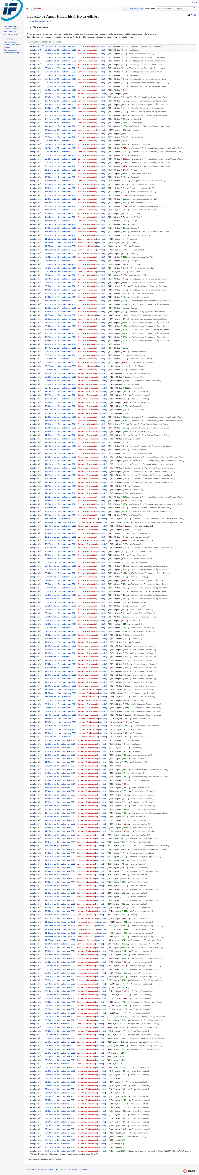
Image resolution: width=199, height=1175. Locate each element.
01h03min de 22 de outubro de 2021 (60, 46)
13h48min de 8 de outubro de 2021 (60, 871)
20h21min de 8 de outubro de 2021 (60, 769)
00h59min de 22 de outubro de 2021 (60, 50)
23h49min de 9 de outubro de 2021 (60, 751)
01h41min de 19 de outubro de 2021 (60, 282)
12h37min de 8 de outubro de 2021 (60, 900)
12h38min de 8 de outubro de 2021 (60, 896)
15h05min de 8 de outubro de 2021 (60, 838)
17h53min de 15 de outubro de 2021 (60, 435)
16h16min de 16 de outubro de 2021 (60, 337)
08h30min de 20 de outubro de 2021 (60, 141)
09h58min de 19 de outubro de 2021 (60, 253)
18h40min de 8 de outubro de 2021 (60, 798)
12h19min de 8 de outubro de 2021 (60, 915)
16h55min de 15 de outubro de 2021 (60, 500)
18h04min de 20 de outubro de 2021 (60, 112)
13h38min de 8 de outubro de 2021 (60, 875)
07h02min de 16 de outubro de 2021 (60, 351)
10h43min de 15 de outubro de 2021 (60, 526)
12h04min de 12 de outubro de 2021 (60, 668)
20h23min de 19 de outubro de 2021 (60, 162)
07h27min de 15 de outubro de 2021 (60, 628)
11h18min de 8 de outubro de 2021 (60, 933)
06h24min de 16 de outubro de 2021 (60, 362)
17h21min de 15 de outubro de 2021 (60, 460)
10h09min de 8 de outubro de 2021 (60, 951)
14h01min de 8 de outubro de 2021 (60, 860)
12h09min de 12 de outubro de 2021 (60, 642)
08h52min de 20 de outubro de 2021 (60, 137)
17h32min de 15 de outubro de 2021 (60, 450)
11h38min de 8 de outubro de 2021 (60, 922)
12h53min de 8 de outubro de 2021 (60, 889)
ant (36, 46)
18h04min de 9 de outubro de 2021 (60, 758)
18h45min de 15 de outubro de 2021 (60, 402)
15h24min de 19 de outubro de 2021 (60, 184)
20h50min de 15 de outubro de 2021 (60, 381)
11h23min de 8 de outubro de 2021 (60, 929)
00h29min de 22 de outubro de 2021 (60, 86)
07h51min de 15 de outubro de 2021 (60, 620)
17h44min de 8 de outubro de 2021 (60, 813)
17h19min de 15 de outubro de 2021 (60, 464)
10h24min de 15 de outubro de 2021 (60, 533)
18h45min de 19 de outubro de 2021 (60, 173)
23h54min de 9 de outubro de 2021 (60, 740)
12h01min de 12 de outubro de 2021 (60, 682)
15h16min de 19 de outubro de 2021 (60, 199)
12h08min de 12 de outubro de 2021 (60, 649)
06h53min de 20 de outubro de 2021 (60, 152)
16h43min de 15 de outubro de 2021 (60, 511)
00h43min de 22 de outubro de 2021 (60, 79)
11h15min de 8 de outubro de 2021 (60, 937)
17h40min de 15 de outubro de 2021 (60, 446)
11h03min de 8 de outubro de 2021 (60, 940)
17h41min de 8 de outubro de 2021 (60, 820)
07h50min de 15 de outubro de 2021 (60, 624)
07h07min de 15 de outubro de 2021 (60, 631)
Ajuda (193, 15)
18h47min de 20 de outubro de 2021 (60, 97)
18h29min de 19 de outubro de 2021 (60, 177)
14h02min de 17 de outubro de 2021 (60, 301)
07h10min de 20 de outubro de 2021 (60, 148)
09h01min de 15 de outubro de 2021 (60, 595)
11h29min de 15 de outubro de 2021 (60, 519)
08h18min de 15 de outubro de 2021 (60, 609)
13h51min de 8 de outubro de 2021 (60, 867)
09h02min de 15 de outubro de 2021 (60, 591)
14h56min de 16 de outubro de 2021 (60, 340)
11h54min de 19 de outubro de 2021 (60, 242)
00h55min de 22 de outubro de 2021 (60, 61)
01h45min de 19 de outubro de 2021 (60, 279)
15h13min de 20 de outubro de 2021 (60, 115)
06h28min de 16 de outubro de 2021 (60, 359)
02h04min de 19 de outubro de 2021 (60, 275)
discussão (91, 46)
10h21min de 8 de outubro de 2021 (60, 947)
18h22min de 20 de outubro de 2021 (60, 108)
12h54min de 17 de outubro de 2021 (60, 311)
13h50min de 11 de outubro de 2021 (60, 718)
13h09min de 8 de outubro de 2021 (60, 882)
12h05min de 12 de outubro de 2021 (60, 660)
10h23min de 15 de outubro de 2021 (60, 540)
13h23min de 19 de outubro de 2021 (60, 235)
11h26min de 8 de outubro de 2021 (60, 926)
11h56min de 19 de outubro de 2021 (60, 239)
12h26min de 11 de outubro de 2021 (60, 726)
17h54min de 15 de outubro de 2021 (60, 431)
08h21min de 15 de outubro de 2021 (60, 602)
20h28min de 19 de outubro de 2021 (60, 159)
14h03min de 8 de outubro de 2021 (60, 856)
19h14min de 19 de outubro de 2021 (60, 170)
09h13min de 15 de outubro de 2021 (60, 577)
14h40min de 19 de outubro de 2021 (60, 221)
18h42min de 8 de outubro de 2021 (60, 791)
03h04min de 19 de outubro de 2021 (60, 264)
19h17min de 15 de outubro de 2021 (60, 395)
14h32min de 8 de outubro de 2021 (60, 849)
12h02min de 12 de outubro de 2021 (60, 678)
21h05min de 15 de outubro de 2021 (60, 373)
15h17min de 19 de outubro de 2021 (60, 195)
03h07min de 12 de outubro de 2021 (60, 700)
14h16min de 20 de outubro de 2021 (60, 126)
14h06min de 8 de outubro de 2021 (60, 853)
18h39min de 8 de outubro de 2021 (60, 802)
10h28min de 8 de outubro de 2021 (60, 944)
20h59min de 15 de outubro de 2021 (60, 377)
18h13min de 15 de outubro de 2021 (60, 417)
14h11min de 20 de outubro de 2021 (60, 130)
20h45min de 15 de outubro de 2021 (60, 384)
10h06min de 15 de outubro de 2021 (60, 551)
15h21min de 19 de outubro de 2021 (60, 188)
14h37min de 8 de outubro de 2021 (60, 846)
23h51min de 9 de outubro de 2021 (60, 744)
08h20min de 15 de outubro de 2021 (60, 606)
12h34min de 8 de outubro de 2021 (60, 904)
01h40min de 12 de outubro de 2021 (60, 715)
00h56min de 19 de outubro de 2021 (60, 286)
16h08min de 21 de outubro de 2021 (60, 93)
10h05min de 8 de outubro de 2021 (60, 955)
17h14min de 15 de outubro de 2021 (60, 493)
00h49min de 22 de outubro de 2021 (60, 68)
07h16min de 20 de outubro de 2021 (60, 144)
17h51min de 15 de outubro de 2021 (60, 439)
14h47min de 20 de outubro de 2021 (60, 119)
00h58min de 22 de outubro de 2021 (60, 54)
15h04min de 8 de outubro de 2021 (60, 842)
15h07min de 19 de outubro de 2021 (60, 206)
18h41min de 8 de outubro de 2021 (60, 795)
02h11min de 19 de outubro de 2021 (60, 272)
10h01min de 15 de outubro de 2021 (60, 555)
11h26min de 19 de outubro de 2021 (60, 250)
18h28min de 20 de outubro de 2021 (60, 104)
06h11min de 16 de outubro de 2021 (60, 366)
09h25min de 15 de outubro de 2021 (60, 573)
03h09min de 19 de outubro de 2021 (60, 261)
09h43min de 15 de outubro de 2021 (60, 562)
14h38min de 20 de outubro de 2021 (60, 123)
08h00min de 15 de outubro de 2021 (60, 617)
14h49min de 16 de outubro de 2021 (60, 344)
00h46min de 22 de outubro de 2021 (60, 75)
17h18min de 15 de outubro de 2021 (60, 471)
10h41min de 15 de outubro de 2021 (60, 529)
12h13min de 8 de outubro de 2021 (60, 918)
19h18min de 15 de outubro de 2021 (60, 391)
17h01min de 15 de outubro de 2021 (60, 497)
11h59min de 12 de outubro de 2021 (60, 689)
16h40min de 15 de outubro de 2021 (60, 515)
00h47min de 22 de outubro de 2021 (60, 72)
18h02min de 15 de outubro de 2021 (60, 424)
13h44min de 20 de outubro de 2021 (60, 133)
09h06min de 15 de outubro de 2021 (60, 584)
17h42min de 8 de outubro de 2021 (60, 817)
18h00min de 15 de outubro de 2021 (60, 428)
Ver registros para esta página (40, 21)
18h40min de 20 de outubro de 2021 (60, 101)
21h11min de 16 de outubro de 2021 (60, 319)
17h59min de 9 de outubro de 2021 (60, 762)
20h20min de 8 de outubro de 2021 (60, 777)
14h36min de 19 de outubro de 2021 (60, 228)
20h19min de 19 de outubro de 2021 (60, 166)
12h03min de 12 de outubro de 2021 (60, 671)
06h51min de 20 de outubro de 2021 (60, 155)
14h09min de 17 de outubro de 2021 (60, 293)
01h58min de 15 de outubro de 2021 (60, 635)
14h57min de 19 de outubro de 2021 (60, 210)
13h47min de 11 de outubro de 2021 (60, 722)
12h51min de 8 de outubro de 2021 (60, 893)
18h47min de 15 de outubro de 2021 (60, 399)
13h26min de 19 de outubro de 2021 (60, 232)
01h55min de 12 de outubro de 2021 (60, 707)
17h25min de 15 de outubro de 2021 (60, 453)
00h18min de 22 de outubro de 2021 (60, 90)
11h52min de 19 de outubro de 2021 (60, 246)
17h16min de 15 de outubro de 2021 (60, 482)
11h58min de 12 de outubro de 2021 (60, 693)
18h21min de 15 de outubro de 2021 (60, 410)
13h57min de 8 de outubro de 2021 (60, 864)
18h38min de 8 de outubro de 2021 (60, 806)
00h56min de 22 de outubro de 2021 (60, 57)
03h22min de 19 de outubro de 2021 (60, 257)
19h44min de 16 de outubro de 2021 (60, 330)
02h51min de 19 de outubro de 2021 (60, 268)
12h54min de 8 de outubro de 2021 (60, 886)
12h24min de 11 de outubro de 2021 (60, 729)
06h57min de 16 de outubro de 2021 (60, 355)
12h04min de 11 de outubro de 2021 (60, 737)
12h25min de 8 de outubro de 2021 (60, 907)
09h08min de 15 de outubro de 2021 (60, 580)
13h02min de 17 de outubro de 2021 (60, 308)
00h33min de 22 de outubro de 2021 (60, 83)
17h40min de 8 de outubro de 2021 (60, 827)
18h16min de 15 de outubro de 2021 (60, 413)
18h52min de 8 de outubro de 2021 (60, 788)
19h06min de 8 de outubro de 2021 (60, 784)
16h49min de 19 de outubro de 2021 (60, 181)
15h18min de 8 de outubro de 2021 (60, 835)
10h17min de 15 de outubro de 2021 (60, 544)
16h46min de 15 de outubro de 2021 (60, 508)
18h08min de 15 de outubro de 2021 (60, 421)
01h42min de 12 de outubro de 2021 (60, 711)
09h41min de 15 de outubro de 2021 (60, 566)
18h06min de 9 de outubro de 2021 (60, 755)
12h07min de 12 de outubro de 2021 (60, 653)
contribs (100, 46)
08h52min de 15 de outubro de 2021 (60, 599)
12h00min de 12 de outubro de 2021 (60, 686)
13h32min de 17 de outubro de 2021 (60, 304)
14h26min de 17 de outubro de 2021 (60, 290)
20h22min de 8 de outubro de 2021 (60, 766)
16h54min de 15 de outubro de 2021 (60, 504)
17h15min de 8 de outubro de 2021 (60, 831)
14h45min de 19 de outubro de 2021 (60, 217)
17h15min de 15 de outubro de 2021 (60, 489)
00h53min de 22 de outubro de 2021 (60, 64)
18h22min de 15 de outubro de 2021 (60, 406)
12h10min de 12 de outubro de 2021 (60, 639)
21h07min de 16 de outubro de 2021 (60, 322)
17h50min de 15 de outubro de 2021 (60, 442)
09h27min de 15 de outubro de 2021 (60, 570)
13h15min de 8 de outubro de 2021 (60, 878)
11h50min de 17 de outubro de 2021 (60, 315)
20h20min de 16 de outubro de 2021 (60, 326)
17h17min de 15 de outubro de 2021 (60, 475)
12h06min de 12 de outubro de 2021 (60, 657)
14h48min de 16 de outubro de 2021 (60, 348)
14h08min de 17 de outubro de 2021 (60, 297)
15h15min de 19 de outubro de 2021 (60, 202)
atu (32, 50)
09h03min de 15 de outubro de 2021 (60, 588)
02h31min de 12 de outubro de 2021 (60, 704)
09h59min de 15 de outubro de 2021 (60, 559)
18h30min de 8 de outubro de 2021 (60, 809)
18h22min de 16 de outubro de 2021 (60, 333)
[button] (111, 27)
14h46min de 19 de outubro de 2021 (60, 213)
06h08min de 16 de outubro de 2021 (60, 370)
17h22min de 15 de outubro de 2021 (60, 457)
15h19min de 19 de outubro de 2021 (60, 191)
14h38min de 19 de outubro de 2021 (60, 224)
